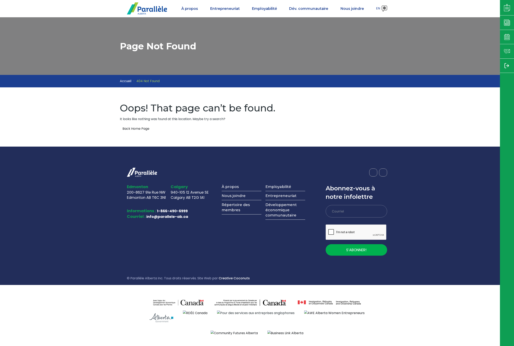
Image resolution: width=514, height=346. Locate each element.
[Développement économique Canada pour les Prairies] (165, 302)
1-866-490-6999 (172, 210)
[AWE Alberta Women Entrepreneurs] (334, 312)
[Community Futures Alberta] (234, 333)
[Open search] (371, 8)
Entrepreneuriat (281, 196)
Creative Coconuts (234, 278)
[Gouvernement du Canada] (190, 302)
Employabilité (278, 187)
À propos (230, 187)
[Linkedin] (383, 172)
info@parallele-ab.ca (167, 216)
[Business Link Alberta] (285, 333)
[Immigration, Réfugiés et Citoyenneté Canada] (329, 302)
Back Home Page (135, 128)
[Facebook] (373, 172)
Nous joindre (234, 196)
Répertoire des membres (236, 207)
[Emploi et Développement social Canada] (250, 302)
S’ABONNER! (356, 249)
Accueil (125, 81)
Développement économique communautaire (281, 210)
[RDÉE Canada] (195, 312)
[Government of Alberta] (161, 317)
